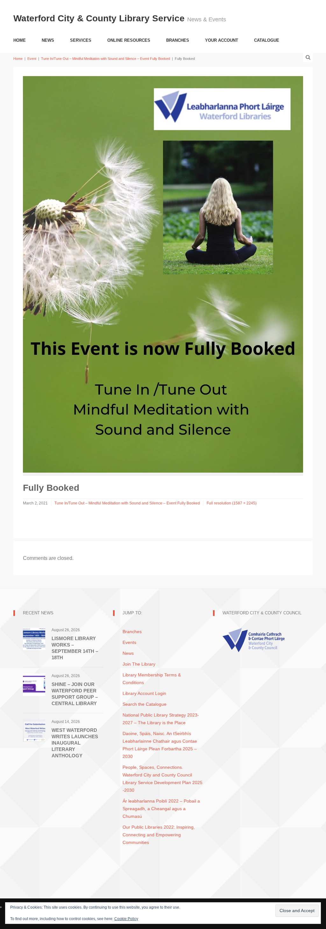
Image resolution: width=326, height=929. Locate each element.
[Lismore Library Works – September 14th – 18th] (34, 638)
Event (31, 59)
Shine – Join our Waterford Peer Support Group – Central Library (75, 694)
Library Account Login (144, 693)
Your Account (221, 40)
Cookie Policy (126, 919)
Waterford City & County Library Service (100, 18)
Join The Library (139, 664)
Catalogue (266, 40)
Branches (177, 40)
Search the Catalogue (145, 704)
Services (80, 40)
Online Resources (128, 40)
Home (19, 40)
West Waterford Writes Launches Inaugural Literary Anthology (75, 742)
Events (129, 642)
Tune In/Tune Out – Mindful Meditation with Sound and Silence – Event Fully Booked (105, 59)
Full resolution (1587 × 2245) (232, 503)
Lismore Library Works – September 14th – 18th (75, 648)
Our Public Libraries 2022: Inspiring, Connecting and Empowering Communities (159, 835)
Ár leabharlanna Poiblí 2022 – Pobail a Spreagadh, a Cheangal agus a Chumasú (161, 808)
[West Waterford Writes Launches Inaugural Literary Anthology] (34, 730)
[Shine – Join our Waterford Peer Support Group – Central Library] (34, 684)
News (48, 40)
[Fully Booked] (163, 274)
